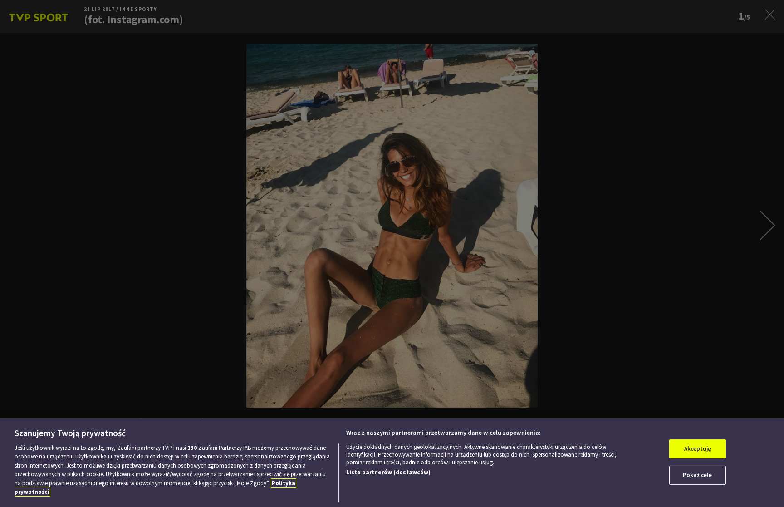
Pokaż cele (697, 475)
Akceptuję (697, 449)
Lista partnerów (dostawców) (388, 472)
